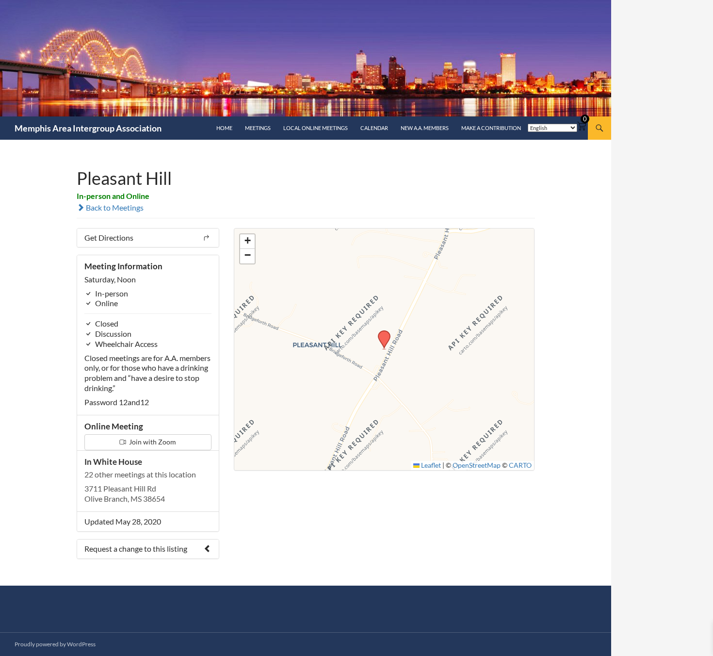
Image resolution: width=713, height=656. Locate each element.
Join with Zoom (152, 442)
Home (224, 128)
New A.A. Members (425, 128)
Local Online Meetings (315, 128)
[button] (381, 333)
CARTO (520, 465)
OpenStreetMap (477, 465)
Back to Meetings (114, 207)
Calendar (374, 128)
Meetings (258, 128)
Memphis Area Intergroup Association (88, 128)
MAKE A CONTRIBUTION (491, 128)
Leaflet (430, 465)
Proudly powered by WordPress (55, 644)
